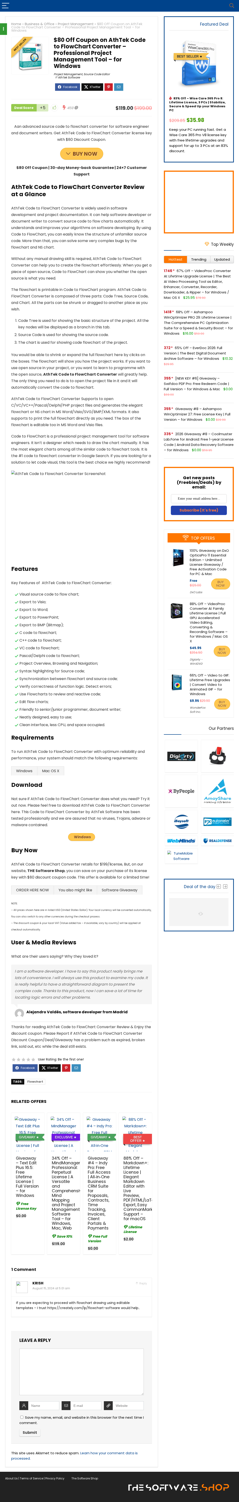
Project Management (76, 24)
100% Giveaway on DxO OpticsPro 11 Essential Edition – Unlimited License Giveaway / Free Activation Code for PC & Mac (209, 562)
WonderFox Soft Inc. (197, 710)
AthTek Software (69, 77)
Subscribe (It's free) (198, 510)
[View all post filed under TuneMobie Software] (181, 856)
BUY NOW (85, 154)
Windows (82, 837)
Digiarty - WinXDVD (196, 661)
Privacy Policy (54, 1478)
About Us (11, 1478)
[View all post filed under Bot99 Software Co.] (217, 756)
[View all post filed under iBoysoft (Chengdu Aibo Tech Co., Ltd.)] (181, 821)
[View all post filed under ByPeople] (181, 791)
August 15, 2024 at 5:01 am (51, 1288)
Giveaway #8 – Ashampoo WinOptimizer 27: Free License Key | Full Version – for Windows (197, 414)
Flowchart (35, 1082)
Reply (143, 1283)
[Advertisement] (199, 202)
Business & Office (39, 24)
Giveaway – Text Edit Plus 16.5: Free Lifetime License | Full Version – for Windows (27, 1176)
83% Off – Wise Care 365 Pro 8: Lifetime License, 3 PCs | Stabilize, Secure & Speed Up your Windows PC (197, 104)
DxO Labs (196, 592)
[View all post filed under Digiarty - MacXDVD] (181, 756)
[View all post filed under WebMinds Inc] (181, 841)
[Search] (231, 6)
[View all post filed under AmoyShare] (217, 791)
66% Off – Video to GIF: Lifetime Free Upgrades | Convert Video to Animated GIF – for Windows (210, 684)
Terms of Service (31, 1478)
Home (16, 24)
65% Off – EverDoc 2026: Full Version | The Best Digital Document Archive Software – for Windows (195, 353)
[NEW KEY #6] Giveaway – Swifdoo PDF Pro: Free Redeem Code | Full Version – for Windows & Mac (196, 383)
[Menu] (5, 6)
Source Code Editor (97, 74)
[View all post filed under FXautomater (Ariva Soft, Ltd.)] (217, 821)
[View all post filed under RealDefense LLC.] (217, 841)
